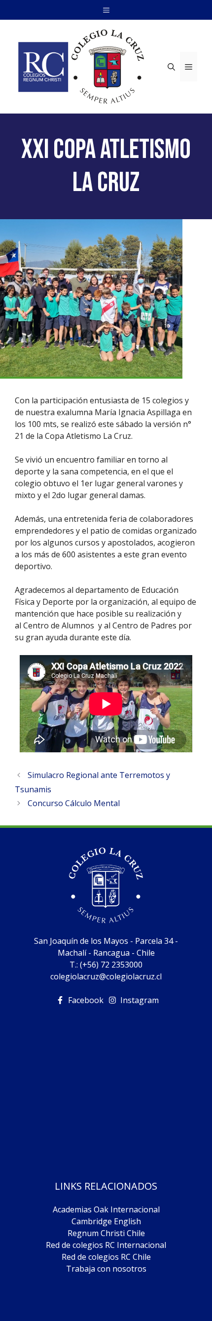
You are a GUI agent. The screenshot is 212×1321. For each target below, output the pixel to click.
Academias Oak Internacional (106, 1209)
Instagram (139, 1000)
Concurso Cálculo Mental (74, 803)
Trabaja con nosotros (106, 1268)
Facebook (86, 1000)
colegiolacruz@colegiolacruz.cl (106, 976)
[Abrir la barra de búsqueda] (171, 66)
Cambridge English (106, 1221)
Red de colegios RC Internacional (106, 1245)
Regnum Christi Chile (106, 1233)
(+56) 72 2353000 (111, 964)
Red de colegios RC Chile (106, 1256)
